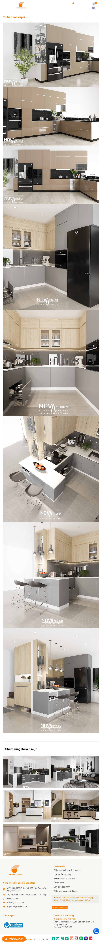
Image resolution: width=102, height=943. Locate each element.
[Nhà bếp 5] (27, 806)
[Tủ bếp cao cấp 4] (75, 806)
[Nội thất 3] (27, 840)
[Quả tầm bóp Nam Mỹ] (21, 4)
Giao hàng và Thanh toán (64, 878)
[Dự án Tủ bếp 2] (75, 840)
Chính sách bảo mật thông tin (66, 891)
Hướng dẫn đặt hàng (62, 874)
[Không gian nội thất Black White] (75, 772)
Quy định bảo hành (62, 886)
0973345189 (15, 939)
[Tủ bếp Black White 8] (27, 772)
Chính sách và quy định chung (67, 870)
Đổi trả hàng (59, 882)
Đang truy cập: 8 (60, 907)
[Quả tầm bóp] (15, 869)
